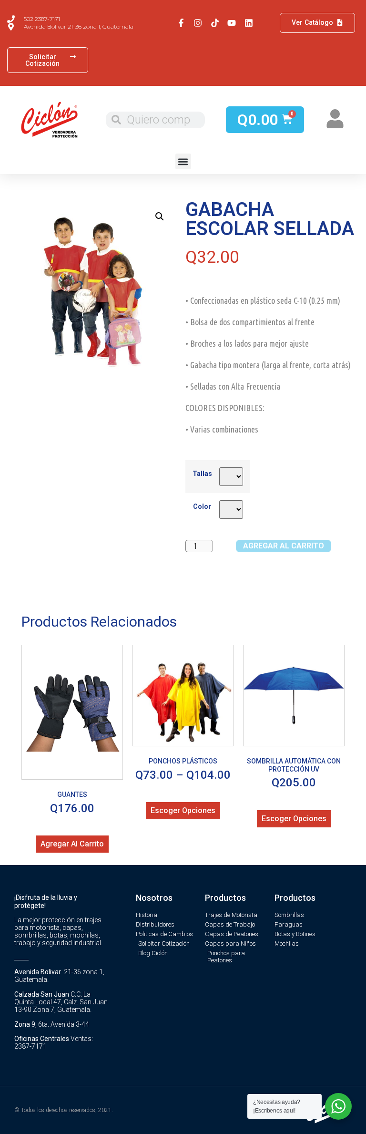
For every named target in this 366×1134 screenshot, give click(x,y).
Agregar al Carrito (283, 545)
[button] (183, 161)
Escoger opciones (183, 810)
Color (202, 507)
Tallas (202, 474)
